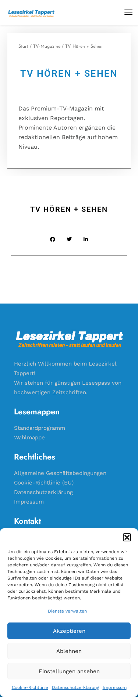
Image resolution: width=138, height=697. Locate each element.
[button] (127, 537)
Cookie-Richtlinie (30, 687)
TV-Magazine (46, 46)
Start (23, 46)
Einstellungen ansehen (69, 671)
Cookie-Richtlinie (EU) (44, 482)
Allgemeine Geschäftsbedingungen (60, 473)
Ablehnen (69, 651)
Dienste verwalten (67, 611)
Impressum (115, 687)
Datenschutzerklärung (75, 687)
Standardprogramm (39, 428)
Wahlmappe (29, 437)
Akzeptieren (69, 631)
